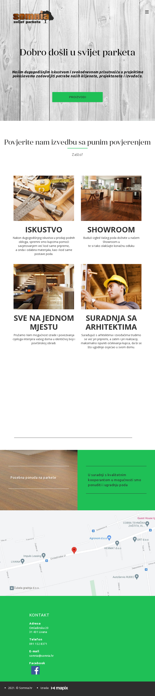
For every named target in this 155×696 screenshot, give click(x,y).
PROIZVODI (77, 97)
